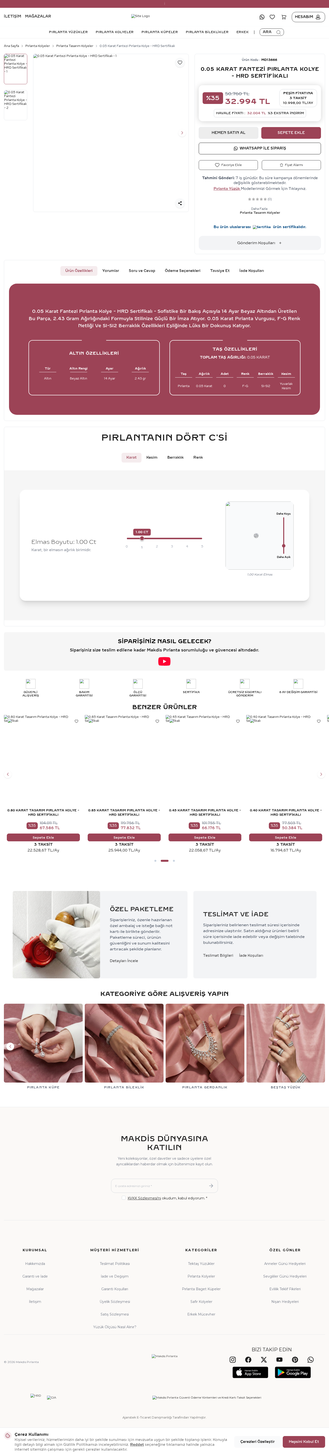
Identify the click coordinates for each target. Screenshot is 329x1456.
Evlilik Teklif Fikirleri (285, 1289)
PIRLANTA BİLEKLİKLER (207, 32)
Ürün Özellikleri (79, 271)
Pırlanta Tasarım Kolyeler (74, 46)
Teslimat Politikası (115, 1263)
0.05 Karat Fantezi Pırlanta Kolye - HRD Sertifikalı (137, 46)
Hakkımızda (35, 1263)
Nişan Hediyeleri (285, 1301)
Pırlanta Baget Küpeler (201, 1289)
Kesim (152, 457)
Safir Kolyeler (201, 1301)
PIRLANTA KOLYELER (115, 32)
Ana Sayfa (11, 46)
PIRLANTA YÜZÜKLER (68, 32)
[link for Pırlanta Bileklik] (124, 1046)
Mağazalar (38, 17)
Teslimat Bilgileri (218, 956)
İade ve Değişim (115, 1276)
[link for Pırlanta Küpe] (43, 1046)
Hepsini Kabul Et (304, 1442)
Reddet (137, 1445)
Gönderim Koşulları (256, 243)
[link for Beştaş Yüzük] (285, 1046)
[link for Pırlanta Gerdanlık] (205, 1046)
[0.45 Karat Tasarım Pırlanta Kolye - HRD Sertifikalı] (205, 754)
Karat (131, 457)
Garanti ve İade (35, 1276)
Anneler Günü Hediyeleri (285, 1263)
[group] (110, 133)
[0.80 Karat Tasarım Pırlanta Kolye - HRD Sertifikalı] (43, 754)
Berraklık (175, 457)
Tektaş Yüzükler (201, 1263)
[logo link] (164, 17)
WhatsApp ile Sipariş (263, 148)
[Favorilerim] (272, 17)
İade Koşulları (251, 271)
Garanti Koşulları (114, 1289)
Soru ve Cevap (142, 271)
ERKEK (242, 32)
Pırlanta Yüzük (227, 189)
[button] (40, 133)
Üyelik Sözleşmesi (115, 1301)
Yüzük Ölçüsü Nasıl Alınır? (114, 1327)
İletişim (12, 17)
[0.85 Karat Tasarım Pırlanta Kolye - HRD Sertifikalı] (124, 754)
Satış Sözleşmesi (115, 1314)
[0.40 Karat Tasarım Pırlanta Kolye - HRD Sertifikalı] (285, 754)
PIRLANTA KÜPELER (159, 32)
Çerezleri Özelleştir (257, 1442)
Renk (198, 457)
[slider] (142, 538)
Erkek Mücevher (201, 1314)
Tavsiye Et (220, 271)
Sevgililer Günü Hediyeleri (285, 1276)
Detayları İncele (124, 961)
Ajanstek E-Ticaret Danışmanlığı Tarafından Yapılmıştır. (164, 1417)
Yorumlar (110, 271)
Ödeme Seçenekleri (182, 271)
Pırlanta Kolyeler (37, 46)
